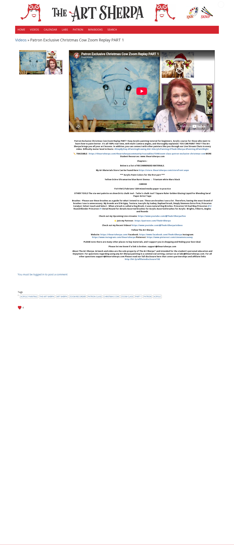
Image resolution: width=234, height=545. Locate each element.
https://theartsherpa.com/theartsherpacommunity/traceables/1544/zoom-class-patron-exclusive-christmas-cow (147, 153)
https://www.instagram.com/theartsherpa (113, 237)
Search (112, 29)
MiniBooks (95, 29)
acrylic (157, 296)
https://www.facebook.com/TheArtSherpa (160, 234)
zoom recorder (78, 296)
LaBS (65, 29)
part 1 (138, 296)
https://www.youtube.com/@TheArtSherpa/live (162, 216)
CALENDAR (50, 29)
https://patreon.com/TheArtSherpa (153, 220)
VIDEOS (34, 29)
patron (147, 296)
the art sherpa (46, 296)
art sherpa (62, 296)
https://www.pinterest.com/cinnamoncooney (170, 237)
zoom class (127, 296)
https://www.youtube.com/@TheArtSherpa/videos (157, 225)
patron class (94, 296)
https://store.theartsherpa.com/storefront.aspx (164, 170)
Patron (78, 29)
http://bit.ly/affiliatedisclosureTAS (142, 259)
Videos (21, 39)
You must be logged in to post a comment (42, 274)
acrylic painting (29, 296)
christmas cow (111, 296)
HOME (21, 29)
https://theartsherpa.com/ (114, 234)
